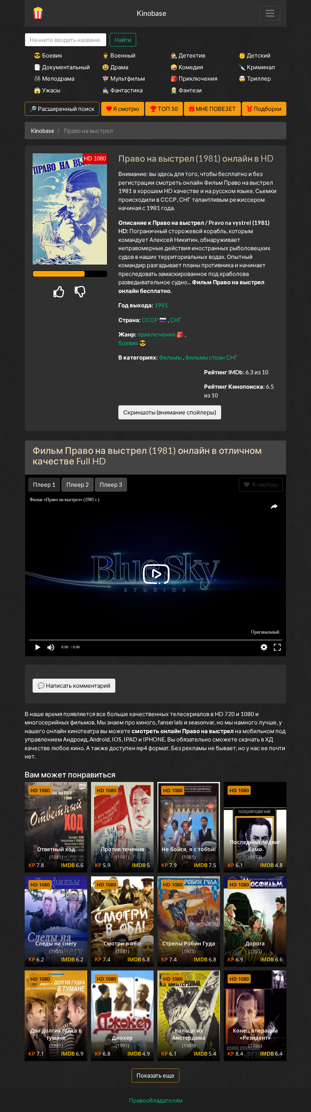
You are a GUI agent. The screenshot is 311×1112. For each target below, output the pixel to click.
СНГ (176, 319)
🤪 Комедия (186, 67)
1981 (161, 305)
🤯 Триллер (255, 78)
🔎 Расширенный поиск (62, 108)
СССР (150, 319)
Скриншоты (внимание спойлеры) (169, 412)
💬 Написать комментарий (74, 685)
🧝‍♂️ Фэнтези (186, 90)
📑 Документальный (58, 67)
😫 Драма (115, 67)
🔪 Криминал (257, 67)
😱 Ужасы (47, 90)
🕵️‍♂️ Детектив (187, 55)
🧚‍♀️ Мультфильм (123, 78)
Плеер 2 (77, 484)
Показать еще (155, 1075)
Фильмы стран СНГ (211, 357)
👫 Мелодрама (54, 78)
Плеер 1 (44, 484)
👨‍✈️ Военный (118, 55)
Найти (123, 39)
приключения (156, 334)
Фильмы (171, 357)
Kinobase (151, 13)
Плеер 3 (111, 484)
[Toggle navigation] (270, 13)
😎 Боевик (48, 55)
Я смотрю (264, 484)
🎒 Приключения (193, 78)
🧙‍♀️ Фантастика (122, 90)
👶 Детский (254, 55)
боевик (128, 343)
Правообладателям (155, 1100)
